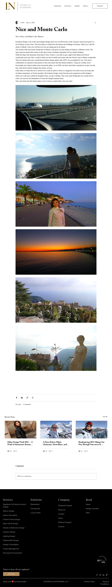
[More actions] (95, 22)
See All (105, 416)
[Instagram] (100, 575)
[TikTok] (107, 575)
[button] (56, 581)
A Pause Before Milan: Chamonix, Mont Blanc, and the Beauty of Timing (55, 443)
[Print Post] (33, 398)
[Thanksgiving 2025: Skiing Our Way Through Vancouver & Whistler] (91, 429)
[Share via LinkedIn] (22, 398)
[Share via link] (27, 398)
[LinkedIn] (103, 575)
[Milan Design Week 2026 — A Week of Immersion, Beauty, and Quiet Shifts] (20, 429)
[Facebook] (97, 575)
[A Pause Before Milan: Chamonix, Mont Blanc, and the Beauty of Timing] (56, 429)
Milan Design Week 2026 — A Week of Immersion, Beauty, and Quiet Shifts (20, 443)
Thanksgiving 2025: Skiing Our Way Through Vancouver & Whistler (91, 443)
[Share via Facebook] (17, 398)
